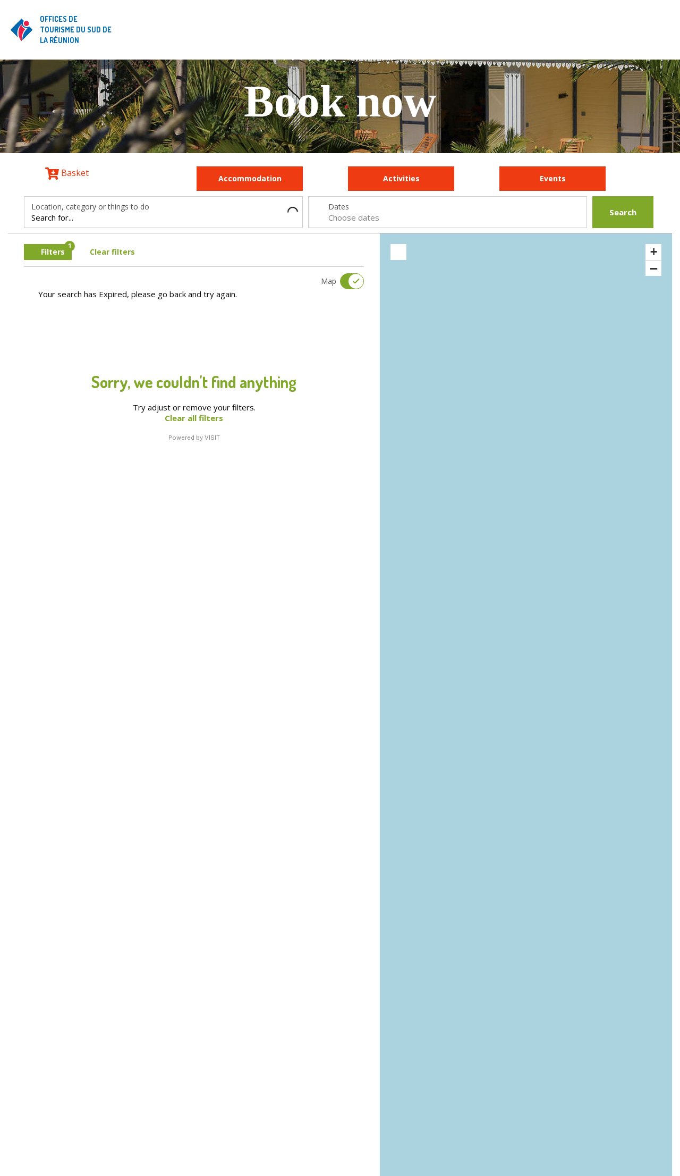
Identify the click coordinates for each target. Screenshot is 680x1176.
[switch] (345, 281)
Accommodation (250, 178)
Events (553, 178)
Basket (74, 173)
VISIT (212, 437)
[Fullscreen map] (398, 252)
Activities (401, 178)
